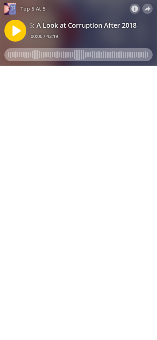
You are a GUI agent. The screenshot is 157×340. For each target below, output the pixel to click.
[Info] (135, 9)
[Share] (147, 9)
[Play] (15, 31)
